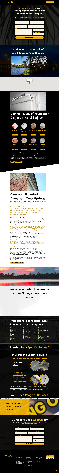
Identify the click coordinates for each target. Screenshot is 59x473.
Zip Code (37, 430)
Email (16, 430)
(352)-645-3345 (18, 460)
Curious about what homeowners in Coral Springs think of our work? (30, 293)
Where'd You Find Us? (36, 32)
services (18, 386)
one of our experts (33, 422)
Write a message (18, 28)
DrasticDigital (22, 469)
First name (17, 426)
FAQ (40, 457)
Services (19, 362)
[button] (20, 2)
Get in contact (16, 421)
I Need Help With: (36, 28)
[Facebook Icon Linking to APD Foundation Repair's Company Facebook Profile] (5, 411)
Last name (31, 426)
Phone (29, 430)
